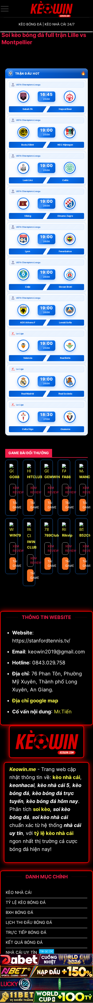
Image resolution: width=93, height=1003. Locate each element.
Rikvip (67, 535)
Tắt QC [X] (46, 951)
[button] (4, 8)
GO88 (14, 477)
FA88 (66, 477)
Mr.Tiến (63, 712)
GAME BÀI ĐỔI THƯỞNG (28, 453)
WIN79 (15, 535)
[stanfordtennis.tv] (51, 8)
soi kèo (41, 809)
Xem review (14, 490)
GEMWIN (52, 477)
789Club (51, 535)
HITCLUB (34, 477)
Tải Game (14, 505)
